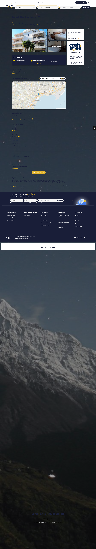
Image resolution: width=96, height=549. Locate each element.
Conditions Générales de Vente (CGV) (64, 216)
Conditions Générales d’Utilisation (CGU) (62, 219)
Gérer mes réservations (46, 217)
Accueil (21, 12)
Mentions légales (61, 225)
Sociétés (76, 220)
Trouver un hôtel (28, 12)
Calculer (62, 78)
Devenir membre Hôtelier (80, 228)
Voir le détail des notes (38, 172)
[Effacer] (34, 7)
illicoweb (26, 238)
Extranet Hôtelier (78, 226)
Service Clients (44, 220)
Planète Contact (10, 220)
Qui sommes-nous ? (11, 215)
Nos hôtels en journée (45, 225)
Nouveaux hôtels (10, 217)
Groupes (76, 215)
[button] (81, 2)
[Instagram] (78, 237)
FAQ (59, 230)
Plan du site (60, 227)
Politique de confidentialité (63, 222)
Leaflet (58, 108)
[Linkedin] (81, 237)
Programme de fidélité (27, 2)
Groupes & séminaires (39, 2)
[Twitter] (84, 237)
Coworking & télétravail (46, 222)
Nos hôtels (17, 2)
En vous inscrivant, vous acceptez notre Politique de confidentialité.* (26, 202)
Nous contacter (27, 215)
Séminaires (77, 217)
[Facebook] (75, 237)
